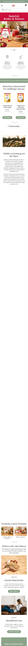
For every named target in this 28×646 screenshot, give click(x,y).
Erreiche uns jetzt (14, 631)
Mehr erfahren (14, 591)
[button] (25, 5)
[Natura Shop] (13, 5)
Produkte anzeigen (14, 126)
